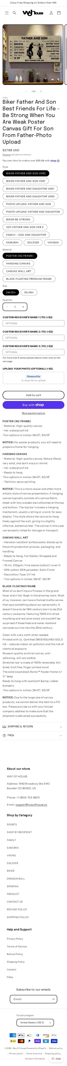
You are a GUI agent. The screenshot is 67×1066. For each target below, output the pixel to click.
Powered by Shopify (36, 1048)
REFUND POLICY (17, 909)
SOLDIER (33, 242)
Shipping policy (53, 1053)
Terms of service (34, 1053)
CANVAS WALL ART (18, 271)
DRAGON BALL (16, 878)
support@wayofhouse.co (31, 804)
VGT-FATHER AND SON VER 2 (25, 227)
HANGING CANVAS (18, 263)
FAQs (10, 977)
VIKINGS (53, 242)
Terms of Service (17, 946)
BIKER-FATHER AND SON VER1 (25, 181)
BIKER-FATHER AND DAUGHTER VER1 (30, 188)
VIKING (11, 855)
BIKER (10, 870)
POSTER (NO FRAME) (20, 255)
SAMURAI (12, 242)
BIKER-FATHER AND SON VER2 (26, 173)
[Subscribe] (53, 999)
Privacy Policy (15, 938)
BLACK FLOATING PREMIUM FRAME (29, 278)
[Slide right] (41, 91)
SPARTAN (12, 886)
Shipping (6, 155)
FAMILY (11, 840)
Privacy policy (16, 1053)
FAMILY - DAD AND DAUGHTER (26, 234)
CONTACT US (15, 901)
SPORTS (12, 824)
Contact (11, 969)
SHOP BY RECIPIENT (19, 832)
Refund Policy (15, 954)
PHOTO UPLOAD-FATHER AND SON (28, 204)
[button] (7, 13)
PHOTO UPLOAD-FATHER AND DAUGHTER (33, 211)
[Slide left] (26, 91)
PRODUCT (13, 894)
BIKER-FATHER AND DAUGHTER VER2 (30, 196)
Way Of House (19, 1048)
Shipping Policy (16, 961)
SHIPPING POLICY (18, 917)
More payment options (33, 413)
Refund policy (56, 1048)
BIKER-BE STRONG (18, 219)
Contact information (35, 1058)
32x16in (29, 292)
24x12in (10, 292)
